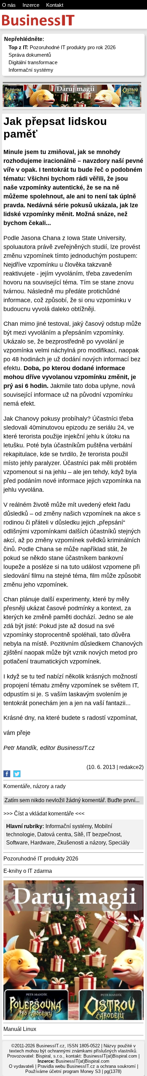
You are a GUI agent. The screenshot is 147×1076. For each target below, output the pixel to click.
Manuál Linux (19, 1029)
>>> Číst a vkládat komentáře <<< (43, 813)
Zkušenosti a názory (81, 843)
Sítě (78, 834)
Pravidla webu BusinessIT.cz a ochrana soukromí (87, 1066)
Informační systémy (31, 70)
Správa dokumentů (30, 55)
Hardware (42, 843)
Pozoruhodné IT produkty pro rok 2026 (62, 47)
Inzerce (31, 5)
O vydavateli (21, 1066)
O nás (9, 5)
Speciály (119, 843)
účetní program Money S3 (75, 1071)
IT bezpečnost (103, 834)
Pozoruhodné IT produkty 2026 (40, 859)
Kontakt (54, 5)
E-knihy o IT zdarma (27, 871)
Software (17, 843)
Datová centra (54, 834)
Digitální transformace (33, 62)
